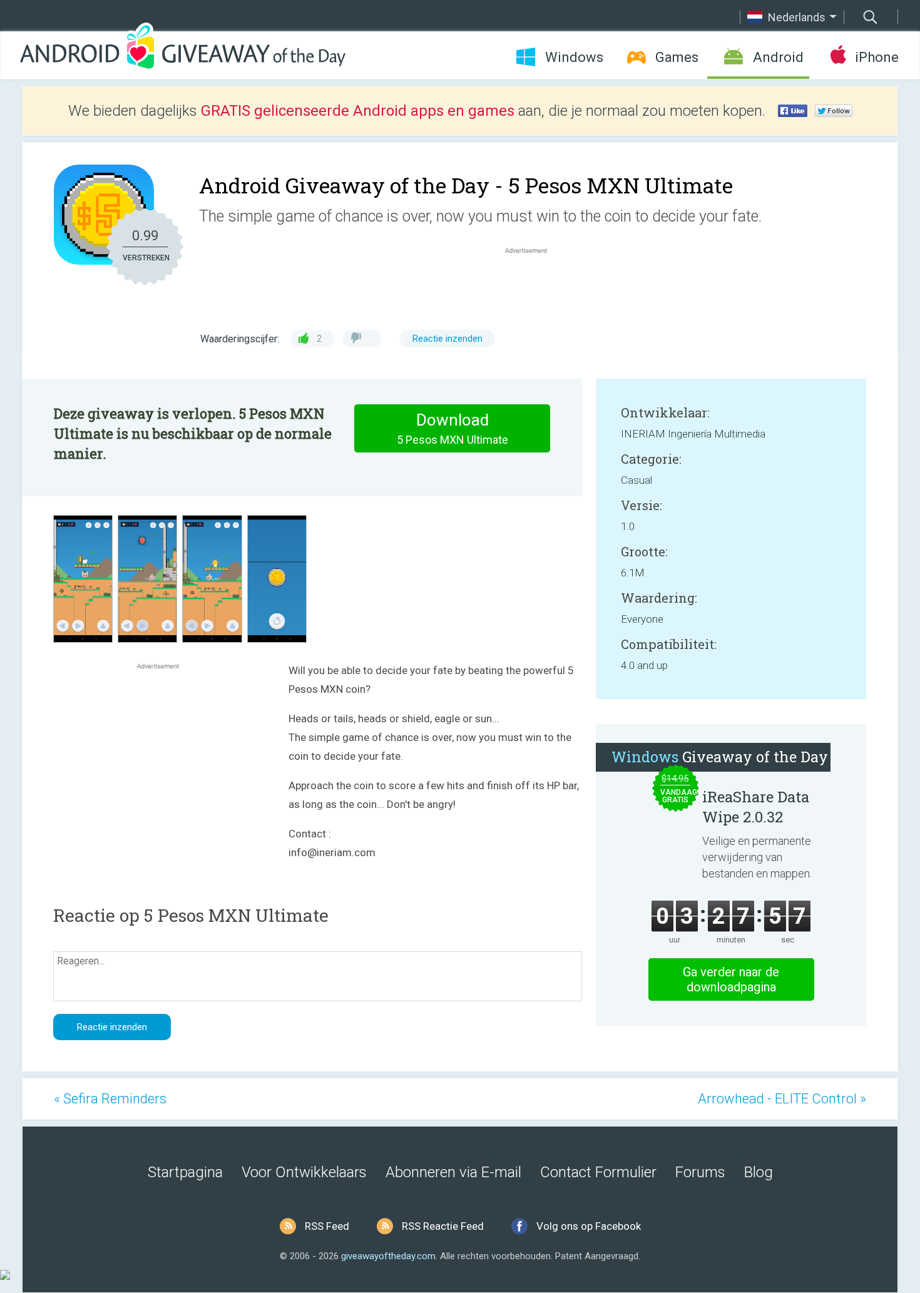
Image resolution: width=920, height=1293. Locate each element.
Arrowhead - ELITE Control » (782, 1098)
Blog (758, 1172)
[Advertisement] (532, 286)
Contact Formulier (598, 1172)
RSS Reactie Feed (443, 1226)
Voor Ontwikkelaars (304, 1172)
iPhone (876, 57)
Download (452, 428)
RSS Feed (327, 1226)
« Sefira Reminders (110, 1098)
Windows (574, 57)
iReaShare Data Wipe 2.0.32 (755, 807)
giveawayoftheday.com (388, 1256)
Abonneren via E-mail (453, 1172)
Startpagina (185, 1172)
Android (778, 57)
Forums (700, 1172)
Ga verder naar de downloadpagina (731, 979)
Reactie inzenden (447, 338)
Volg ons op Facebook (588, 1226)
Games (676, 57)
